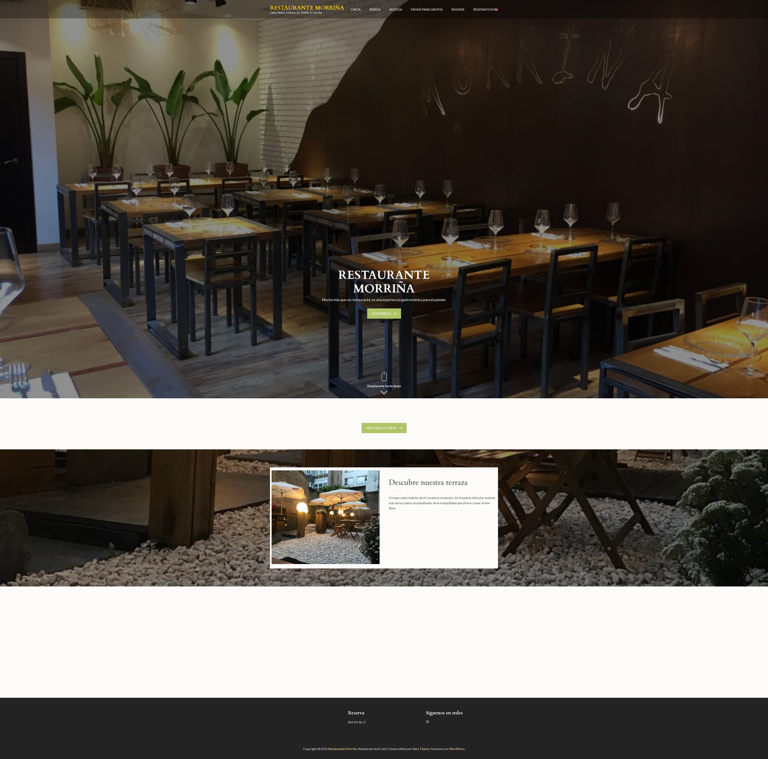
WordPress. (457, 749)
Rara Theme (421, 749)
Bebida (375, 9)
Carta (356, 9)
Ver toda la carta (381, 428)
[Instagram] (427, 722)
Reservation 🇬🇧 (485, 9)
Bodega (395, 9)
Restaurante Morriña (307, 8)
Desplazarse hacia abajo (384, 386)
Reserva (457, 9)
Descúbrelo (381, 313)
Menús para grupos (427, 9)
